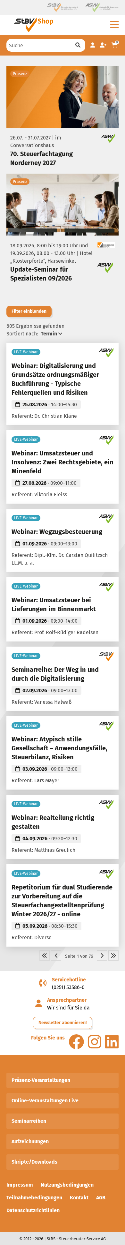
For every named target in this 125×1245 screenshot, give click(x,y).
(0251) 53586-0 (68, 987)
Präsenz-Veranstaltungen (41, 1080)
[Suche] (77, 45)
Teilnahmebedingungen (34, 1198)
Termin (49, 334)
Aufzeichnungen (30, 1141)
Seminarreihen (29, 1121)
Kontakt (79, 1198)
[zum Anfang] (44, 955)
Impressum (19, 1185)
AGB (100, 1198)
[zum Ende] (113, 955)
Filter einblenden (29, 311)
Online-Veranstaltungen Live (45, 1101)
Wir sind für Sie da (68, 1008)
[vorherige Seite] (56, 955)
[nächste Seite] (102, 955)
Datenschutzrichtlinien (33, 1210)
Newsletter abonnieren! (62, 1022)
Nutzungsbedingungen (67, 1185)
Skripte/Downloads (34, 1162)
